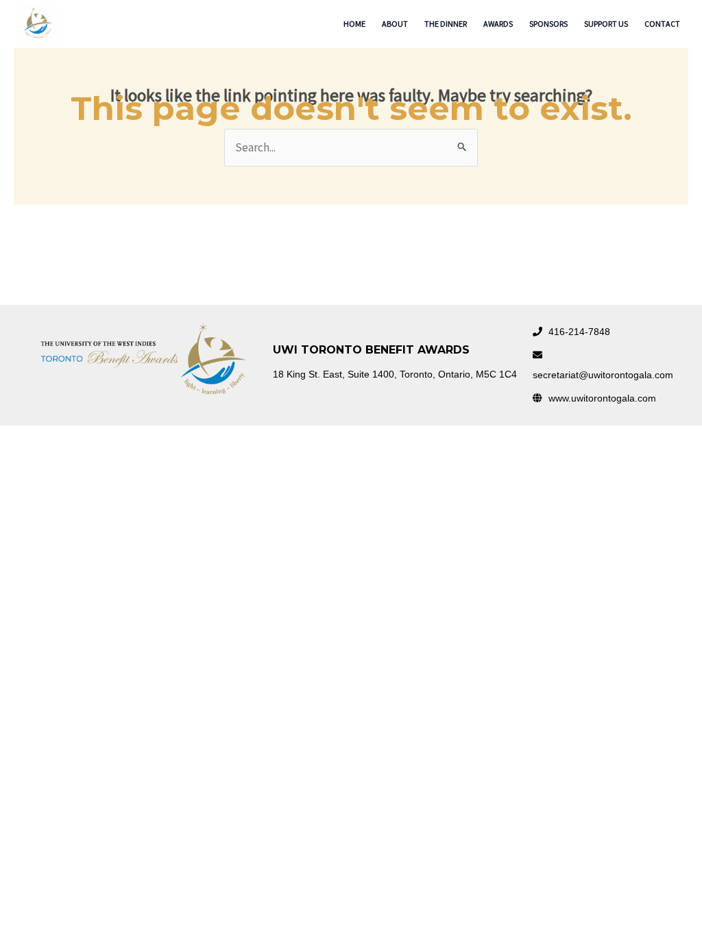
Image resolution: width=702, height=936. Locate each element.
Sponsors (548, 24)
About (395, 24)
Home (354, 24)
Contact (662, 24)
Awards (498, 24)
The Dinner (445, 24)
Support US (606, 24)
